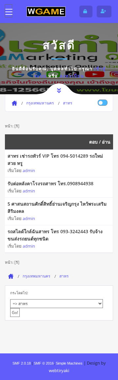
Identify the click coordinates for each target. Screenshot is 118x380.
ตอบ (93, 142)
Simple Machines (69, 363)
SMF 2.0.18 (21, 363)
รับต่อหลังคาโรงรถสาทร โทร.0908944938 (50, 183)
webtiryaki (59, 370)
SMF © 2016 (44, 363)
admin (29, 170)
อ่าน (106, 142)
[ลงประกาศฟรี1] (46, 11)
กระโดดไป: (19, 292)
